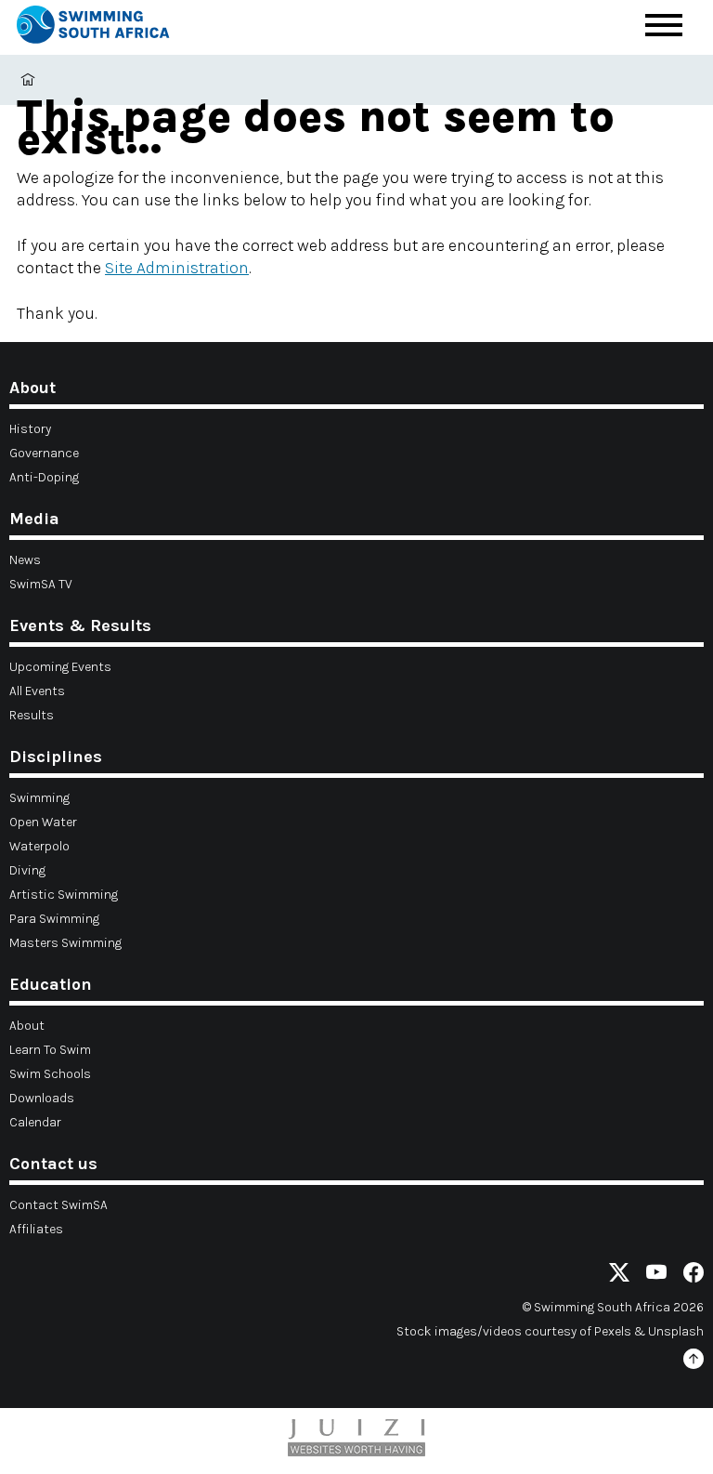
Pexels (612, 1331)
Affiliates (36, 1229)
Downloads (41, 1098)
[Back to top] (693, 1362)
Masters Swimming (65, 943)
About (27, 1025)
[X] (619, 1275)
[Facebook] (693, 1275)
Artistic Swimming (63, 894)
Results (31, 715)
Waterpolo (39, 846)
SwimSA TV (40, 584)
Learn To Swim (50, 1050)
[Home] (109, 27)
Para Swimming (54, 919)
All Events (37, 691)
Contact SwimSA (58, 1205)
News (25, 560)
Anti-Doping (44, 477)
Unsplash (676, 1331)
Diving (27, 870)
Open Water (43, 822)
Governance (44, 453)
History (30, 429)
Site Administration (177, 267)
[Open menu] (663, 25)
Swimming (39, 798)
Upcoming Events (60, 667)
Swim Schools (50, 1074)
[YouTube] (656, 1275)
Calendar (35, 1122)
